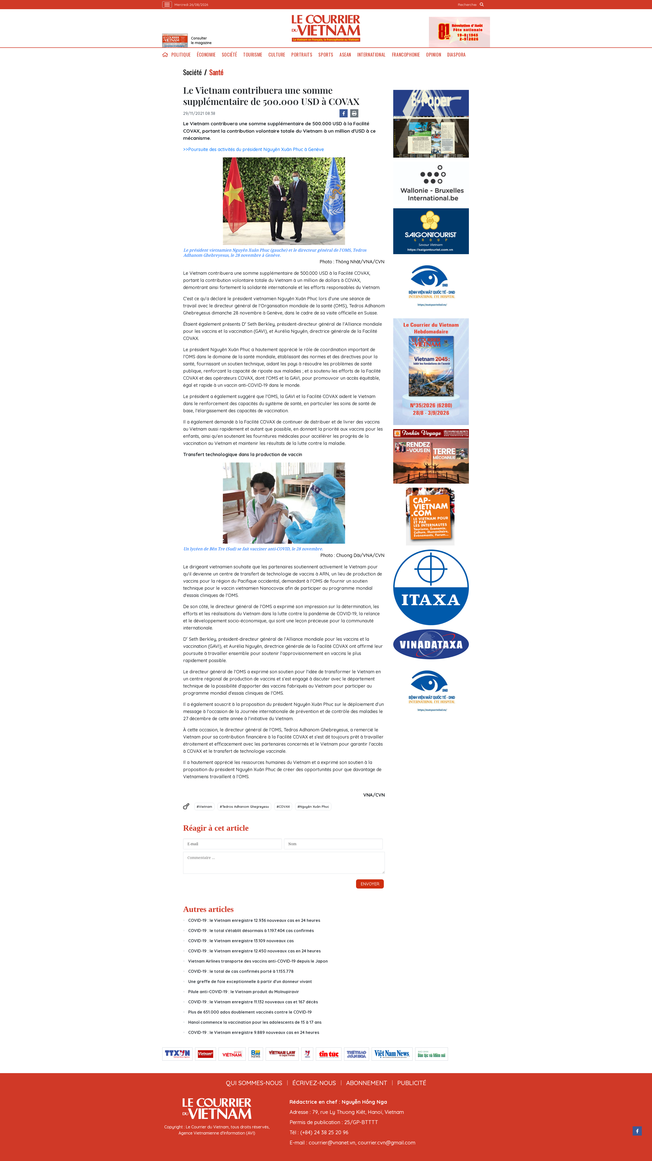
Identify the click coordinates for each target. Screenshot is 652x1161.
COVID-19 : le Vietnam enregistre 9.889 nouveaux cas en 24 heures (253, 1032)
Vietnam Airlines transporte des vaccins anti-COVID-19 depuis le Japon (258, 961)
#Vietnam (204, 806)
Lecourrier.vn (326, 28)
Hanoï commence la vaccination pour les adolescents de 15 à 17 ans (254, 1022)
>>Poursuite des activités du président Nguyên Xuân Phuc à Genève (253, 149)
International (371, 54)
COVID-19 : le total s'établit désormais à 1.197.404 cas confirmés (251, 930)
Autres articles (208, 909)
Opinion (433, 54)
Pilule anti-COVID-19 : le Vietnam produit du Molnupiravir (243, 991)
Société (229, 54)
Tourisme (252, 54)
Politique (181, 54)
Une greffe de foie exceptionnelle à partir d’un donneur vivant (250, 981)
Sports (325, 54)
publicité (411, 1083)
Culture (276, 54)
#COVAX (283, 806)
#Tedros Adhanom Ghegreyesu (244, 806)
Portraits (301, 54)
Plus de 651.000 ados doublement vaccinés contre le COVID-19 (250, 1012)
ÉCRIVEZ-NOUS (314, 1083)
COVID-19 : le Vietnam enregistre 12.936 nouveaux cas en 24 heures (254, 920)
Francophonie (406, 54)
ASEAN (345, 54)
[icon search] (482, 4)
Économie (206, 54)
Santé (216, 72)
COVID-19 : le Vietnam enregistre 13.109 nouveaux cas (241, 940)
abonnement (366, 1083)
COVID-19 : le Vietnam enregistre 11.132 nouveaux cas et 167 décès (253, 1001)
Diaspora (456, 54)
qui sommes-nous (254, 1083)
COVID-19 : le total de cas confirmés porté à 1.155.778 (241, 971)
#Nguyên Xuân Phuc (313, 806)
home (165, 54)
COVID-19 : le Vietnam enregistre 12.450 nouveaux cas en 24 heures (254, 950)
